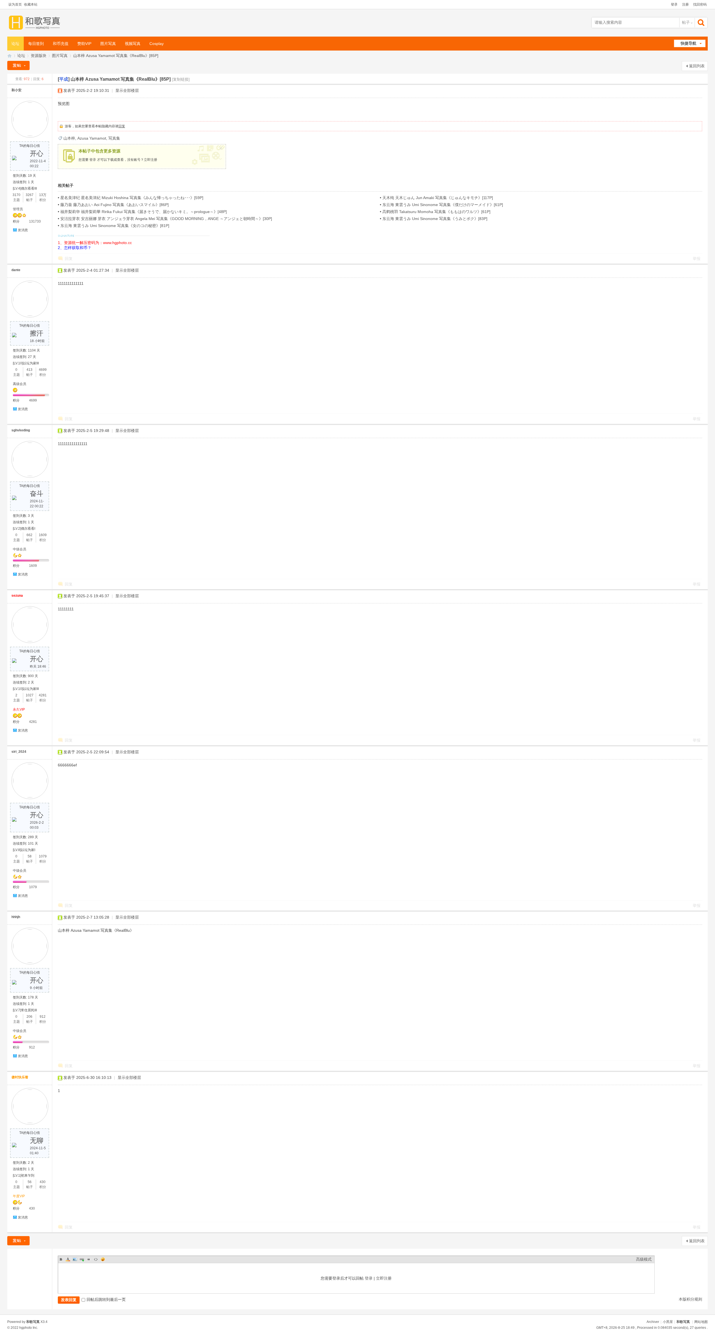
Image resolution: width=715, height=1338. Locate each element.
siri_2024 (18, 752)
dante (15, 270)
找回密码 (700, 4)
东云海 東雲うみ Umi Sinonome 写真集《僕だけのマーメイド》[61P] (442, 204)
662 (29, 535)
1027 (30, 695)
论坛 (15, 43)
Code (96, 1259)
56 (30, 1182)
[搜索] (701, 22)
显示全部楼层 (127, 90)
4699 (43, 370)
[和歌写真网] (36, 23)
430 (43, 1182)
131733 (35, 221)
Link (82, 1259)
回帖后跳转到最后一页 (106, 1299)
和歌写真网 (9, 56)
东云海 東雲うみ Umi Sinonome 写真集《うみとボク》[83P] (434, 218)
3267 (30, 195)
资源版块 (38, 55)
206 (29, 1017)
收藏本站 (30, 4)
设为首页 (15, 4)
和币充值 (60, 43)
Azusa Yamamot (91, 138)
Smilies (103, 1259)
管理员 (18, 209)
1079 (43, 856)
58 (30, 856)
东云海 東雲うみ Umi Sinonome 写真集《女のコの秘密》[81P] (114, 225)
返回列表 (697, 66)
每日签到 (36, 43)
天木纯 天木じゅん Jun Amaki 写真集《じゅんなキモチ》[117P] (437, 197)
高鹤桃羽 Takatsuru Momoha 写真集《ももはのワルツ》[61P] (436, 211)
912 (43, 1017)
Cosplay (156, 43)
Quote (89, 1259)
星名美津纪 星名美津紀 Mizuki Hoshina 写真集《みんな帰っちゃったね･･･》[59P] (131, 197)
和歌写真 (683, 1322)
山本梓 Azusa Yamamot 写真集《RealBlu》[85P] (115, 55)
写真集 (114, 138)
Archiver (653, 1322)
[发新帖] (18, 65)
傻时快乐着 (19, 1077)
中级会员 (19, 549)
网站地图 (701, 1322)
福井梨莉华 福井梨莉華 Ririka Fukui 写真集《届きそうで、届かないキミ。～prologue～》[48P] (143, 211)
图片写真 (108, 43)
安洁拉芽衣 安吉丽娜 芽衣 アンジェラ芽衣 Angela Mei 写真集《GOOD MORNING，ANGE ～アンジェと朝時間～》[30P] (166, 218)
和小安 (16, 90)
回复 (121, 126)
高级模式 (644, 1259)
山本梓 (69, 138)
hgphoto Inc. (28, 1328)
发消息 (23, 230)
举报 (696, 258)
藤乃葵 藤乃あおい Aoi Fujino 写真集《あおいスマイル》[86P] (114, 204)
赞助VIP (84, 43)
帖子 (686, 22)
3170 (16, 195)
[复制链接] (181, 79)
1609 (43, 535)
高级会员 (19, 384)
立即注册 (150, 160)
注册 (685, 4)
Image (75, 1259)
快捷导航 (688, 43)
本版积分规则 (690, 1299)
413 (29, 370)
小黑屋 (668, 1322)
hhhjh (15, 917)
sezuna (17, 596)
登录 (674, 4)
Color (68, 1259)
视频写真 (132, 43)
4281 (43, 695)
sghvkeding (20, 430)
